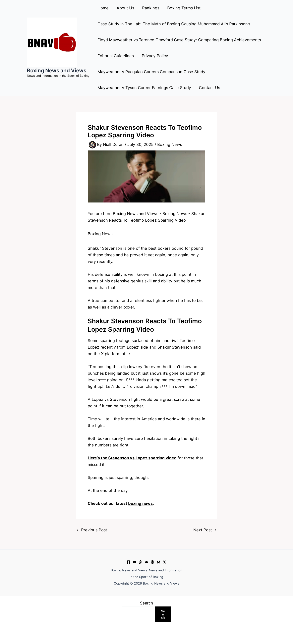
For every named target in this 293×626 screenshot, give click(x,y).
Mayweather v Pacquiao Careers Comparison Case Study (151, 71)
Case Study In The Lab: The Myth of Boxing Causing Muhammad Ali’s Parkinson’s (173, 24)
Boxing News (169, 144)
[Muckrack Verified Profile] (140, 562)
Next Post (205, 530)
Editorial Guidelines (115, 55)
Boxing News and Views (56, 70)
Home (103, 8)
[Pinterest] (152, 562)
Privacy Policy (155, 55)
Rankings (150, 8)
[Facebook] (128, 562)
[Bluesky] (158, 562)
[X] (164, 562)
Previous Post (91, 530)
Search (146, 603)
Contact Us (209, 87)
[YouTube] (134, 562)
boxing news (140, 503)
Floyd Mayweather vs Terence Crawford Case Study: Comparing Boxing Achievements (179, 39)
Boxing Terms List (184, 8)
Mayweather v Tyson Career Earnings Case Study (144, 87)
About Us (125, 8)
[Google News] (146, 562)
